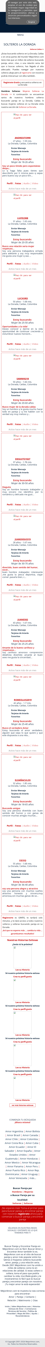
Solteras (28, 1203)
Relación (11, 1300)
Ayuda (34, 1313)
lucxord (23, 298)
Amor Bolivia (33, 1131)
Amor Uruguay (29, 1174)
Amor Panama (15, 1166)
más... (33, 1178)
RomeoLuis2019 (23, 699)
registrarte (26, 72)
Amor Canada (30, 1135)
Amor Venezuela (18, 1178)
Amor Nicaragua (31, 1162)
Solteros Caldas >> (37, 49)
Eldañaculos (23, 780)
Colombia (32, 143)
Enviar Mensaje (18, 148)
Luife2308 (22, 218)
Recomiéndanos (23, 1316)
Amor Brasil (13, 1135)
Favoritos (15, 154)
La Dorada (13, 143)
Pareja (20, 1296)
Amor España (24, 1150)
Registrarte (8, 917)
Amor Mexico (12, 1162)
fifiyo (22, 860)
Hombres (17, 1191)
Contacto (29, 1296)
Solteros (16, 1203)
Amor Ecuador (17, 1147)
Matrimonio (24, 1300)
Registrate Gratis (11, 82)
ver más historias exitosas (22, 1105)
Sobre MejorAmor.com (21, 1306)
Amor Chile (11, 1139)
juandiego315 (23, 539)
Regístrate (24, 1213)
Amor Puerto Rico (15, 1170)
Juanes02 (23, 619)
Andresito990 (23, 137)
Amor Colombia (29, 1139)
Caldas (22, 143)
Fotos (18, 183)
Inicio (7, 1306)
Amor (11, 1296)
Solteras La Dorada (27, 107)
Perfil (10, 183)
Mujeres (28, 1191)
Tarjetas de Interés (20, 151)
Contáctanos (30, 1309)
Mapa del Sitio (23, 1313)
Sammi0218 (23, 378)
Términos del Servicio (17, 1311)
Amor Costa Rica (14, 1143)
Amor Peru (32, 1166)
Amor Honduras (29, 1158)
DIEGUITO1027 (22, 459)
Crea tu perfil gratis (22, 976)
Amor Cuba (32, 1143)
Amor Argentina (14, 1131)
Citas (35, 1300)
